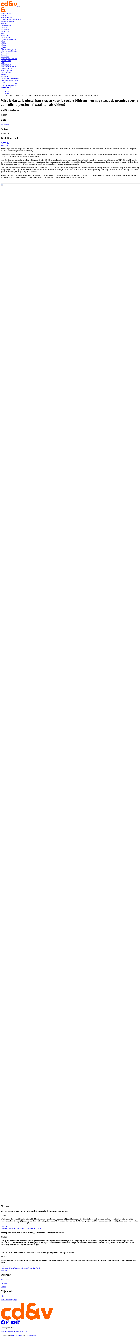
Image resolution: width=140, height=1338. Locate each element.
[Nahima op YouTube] (8, 87)
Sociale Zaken (6, 61)
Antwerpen (5, 53)
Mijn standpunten (7, 17)
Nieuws (3, 1296)
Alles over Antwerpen (8, 49)
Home (7, 91)
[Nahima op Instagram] (6, 87)
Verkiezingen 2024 (7, 69)
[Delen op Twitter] (2, 143)
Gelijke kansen (6, 25)
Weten (3, 41)
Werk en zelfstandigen (8, 67)
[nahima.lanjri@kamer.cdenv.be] (2, 87)
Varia (2, 63)
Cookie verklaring (20, 1331)
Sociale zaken (5, 31)
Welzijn (3, 43)
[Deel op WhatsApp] (8, 143)
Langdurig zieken (25, 1228)
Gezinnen (4, 27)
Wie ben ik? (5, 15)
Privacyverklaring (7, 1331)
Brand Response (17, 1335)
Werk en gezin (6, 65)
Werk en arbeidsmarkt (20, 1268)
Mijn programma (6, 70)
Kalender (4, 1283)
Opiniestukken (6, 37)
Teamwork (4, 74)
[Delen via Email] (6, 143)
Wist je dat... (5, 35)
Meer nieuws (5, 1270)
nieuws (7, 93)
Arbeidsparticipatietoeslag (10, 1228)
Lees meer (4, 1226)
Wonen (3, 47)
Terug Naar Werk (34, 1268)
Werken (3, 45)
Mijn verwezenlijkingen (9, 51)
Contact (3, 82)
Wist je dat (4, 76)
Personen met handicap (9, 59)
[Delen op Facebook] (4, 143)
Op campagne (5, 72)
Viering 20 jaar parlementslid (11, 19)
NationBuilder (31, 1335)
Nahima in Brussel (7, 21)
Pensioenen (5, 29)
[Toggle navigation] (19, 6)
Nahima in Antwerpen (8, 39)
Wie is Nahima (6, 14)
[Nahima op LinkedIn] (10, 87)
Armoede (4, 23)
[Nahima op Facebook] (4, 87)
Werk (3, 33)
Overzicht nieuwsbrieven (9, 80)
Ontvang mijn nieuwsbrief (10, 78)
